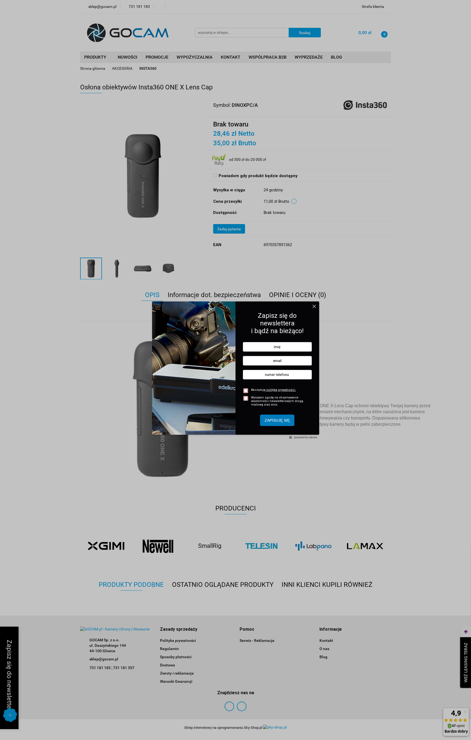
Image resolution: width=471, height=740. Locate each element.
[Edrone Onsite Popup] (235, 370)
